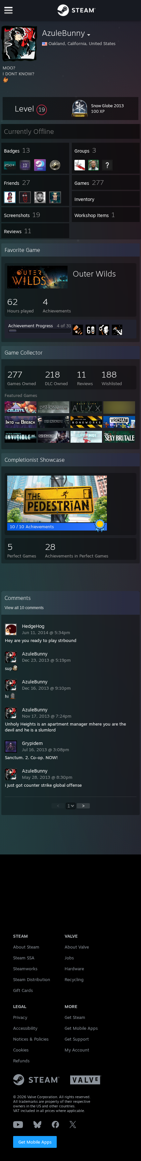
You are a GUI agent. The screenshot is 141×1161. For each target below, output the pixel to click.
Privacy (20, 1017)
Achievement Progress (30, 325)
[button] (31, 108)
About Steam (26, 947)
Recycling (74, 979)
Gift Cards (23, 990)
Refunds (21, 1060)
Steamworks (25, 968)
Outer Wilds (94, 274)
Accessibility (25, 1028)
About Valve (77, 947)
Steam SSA (23, 957)
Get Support (77, 1039)
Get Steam (75, 1017)
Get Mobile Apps (34, 1142)
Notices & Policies (31, 1039)
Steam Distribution (31, 979)
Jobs (69, 957)
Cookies (21, 1049)
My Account (77, 1049)
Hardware (74, 968)
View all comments (24, 607)
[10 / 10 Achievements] (57, 520)
